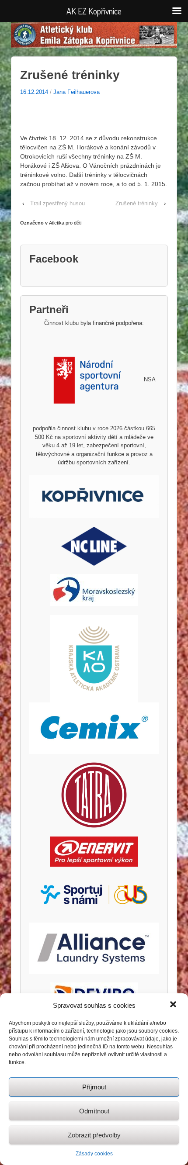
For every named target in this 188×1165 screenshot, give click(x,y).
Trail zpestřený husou (57, 203)
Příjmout (94, 1087)
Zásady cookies (94, 1154)
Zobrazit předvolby (94, 1135)
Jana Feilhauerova (76, 92)
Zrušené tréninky (136, 203)
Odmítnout (94, 1111)
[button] (174, 1005)
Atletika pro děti (65, 222)
